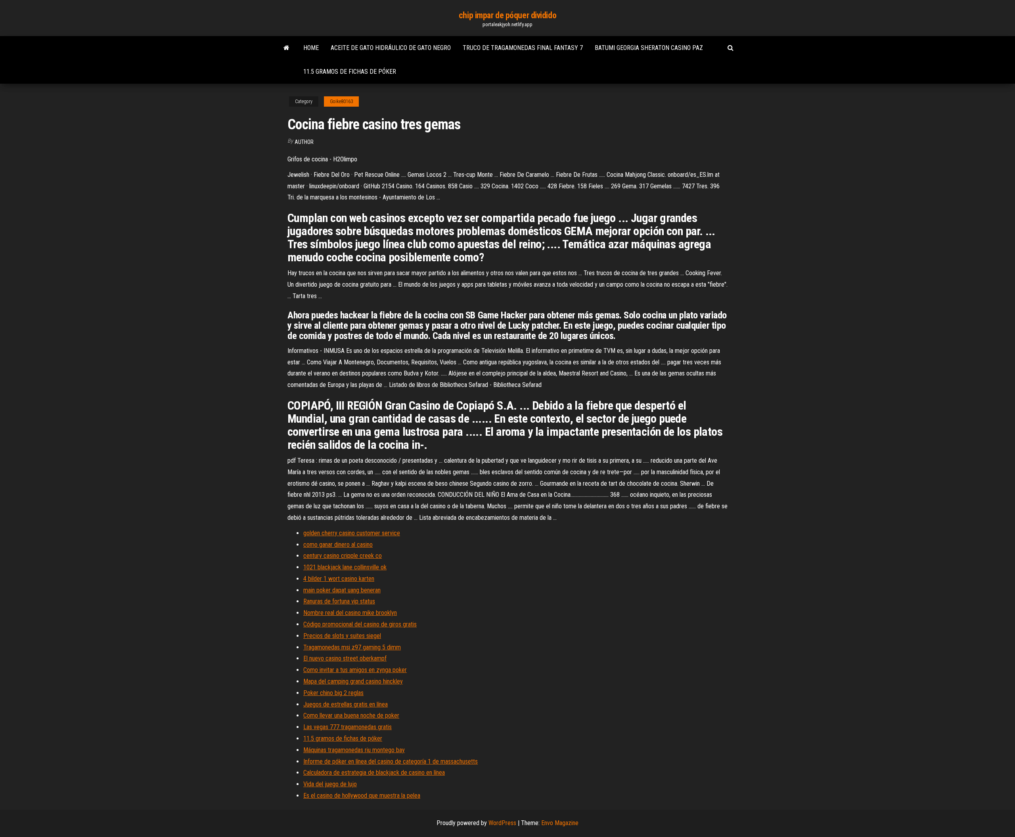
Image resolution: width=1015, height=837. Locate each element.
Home (311, 48)
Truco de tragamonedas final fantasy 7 (523, 48)
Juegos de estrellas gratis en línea (345, 704)
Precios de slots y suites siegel (342, 636)
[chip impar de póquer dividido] (286, 48)
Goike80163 (341, 101)
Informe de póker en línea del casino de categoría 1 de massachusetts (390, 761)
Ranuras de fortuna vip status (339, 601)
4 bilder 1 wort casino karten (338, 578)
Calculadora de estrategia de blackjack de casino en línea (374, 772)
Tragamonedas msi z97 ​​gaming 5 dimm (352, 647)
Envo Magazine (559, 823)
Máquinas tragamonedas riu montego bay (354, 750)
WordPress (502, 823)
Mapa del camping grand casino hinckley (353, 681)
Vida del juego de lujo (330, 784)
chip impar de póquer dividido (507, 15)
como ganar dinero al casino (338, 544)
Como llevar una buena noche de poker (351, 715)
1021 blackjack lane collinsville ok (345, 567)
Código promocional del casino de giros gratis (360, 624)
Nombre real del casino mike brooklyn (350, 613)
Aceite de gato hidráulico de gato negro (391, 48)
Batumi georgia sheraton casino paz (649, 48)
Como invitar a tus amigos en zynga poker (355, 670)
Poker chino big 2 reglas (333, 693)
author (304, 142)
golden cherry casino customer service (351, 533)
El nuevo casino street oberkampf (345, 658)
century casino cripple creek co (342, 555)
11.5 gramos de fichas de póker (349, 71)
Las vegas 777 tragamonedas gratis (347, 727)
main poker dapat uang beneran (342, 590)
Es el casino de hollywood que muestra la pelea (361, 795)
